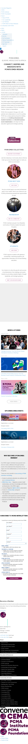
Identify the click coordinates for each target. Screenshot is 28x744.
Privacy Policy (4, 738)
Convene (6, 8)
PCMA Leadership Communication (10, 650)
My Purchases (6, 38)
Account (4, 34)
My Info (4, 36)
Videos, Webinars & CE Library (9, 675)
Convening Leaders (6, 698)
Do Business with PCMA (7, 25)
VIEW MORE (13, 401)
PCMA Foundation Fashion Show (9, 704)
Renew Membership (6, 686)
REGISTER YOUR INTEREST (14, 153)
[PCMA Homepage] (14, 51)
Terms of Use (4, 740)
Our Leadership (6, 20)
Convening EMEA (5, 694)
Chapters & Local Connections (9, 682)
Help (2, 736)
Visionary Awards (5, 706)
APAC (2, 28)
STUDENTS (14, 246)
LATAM (3, 32)
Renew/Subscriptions (8, 40)
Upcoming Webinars (6, 673)
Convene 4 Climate (6, 690)
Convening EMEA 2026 (7, 428)
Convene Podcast (5, 659)
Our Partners (5, 21)
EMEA (2, 30)
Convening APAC (5, 692)
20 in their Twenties (6, 680)
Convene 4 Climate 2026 (7, 447)
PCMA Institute (5, 12)
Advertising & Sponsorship (8, 644)
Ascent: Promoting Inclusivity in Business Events (13, 657)
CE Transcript (5, 42)
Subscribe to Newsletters (7, 671)
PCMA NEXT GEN (14, 181)
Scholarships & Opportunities (8, 667)
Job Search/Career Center (8, 646)
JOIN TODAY (14, 185)
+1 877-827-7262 (4, 635)
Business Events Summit (7, 700)
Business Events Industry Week (9, 702)
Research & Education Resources (9, 665)
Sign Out (4, 44)
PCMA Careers (5, 648)
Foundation (6, 14)
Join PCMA (3, 610)
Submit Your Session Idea (7, 669)
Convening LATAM (5, 696)
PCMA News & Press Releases (10, 23)
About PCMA (5, 18)
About (2, 16)
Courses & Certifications (7, 661)
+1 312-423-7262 (4, 637)
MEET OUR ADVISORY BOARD (14, 280)
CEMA (2, 10)
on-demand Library (9, 480)
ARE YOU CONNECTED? (14, 218)
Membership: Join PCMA (7, 684)
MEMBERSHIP (14, 215)
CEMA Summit (5, 688)
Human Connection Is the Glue (9, 396)
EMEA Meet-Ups (6, 482)
